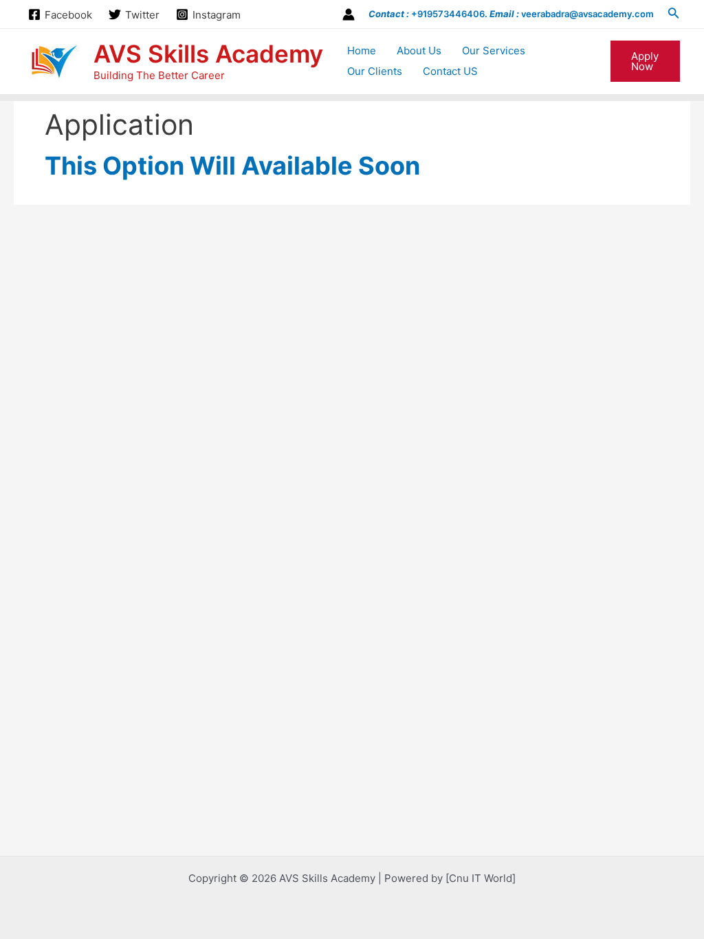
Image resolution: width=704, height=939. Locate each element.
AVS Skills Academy (208, 53)
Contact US (450, 71)
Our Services (493, 50)
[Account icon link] (348, 14)
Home (361, 50)
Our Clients (374, 71)
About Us (419, 50)
